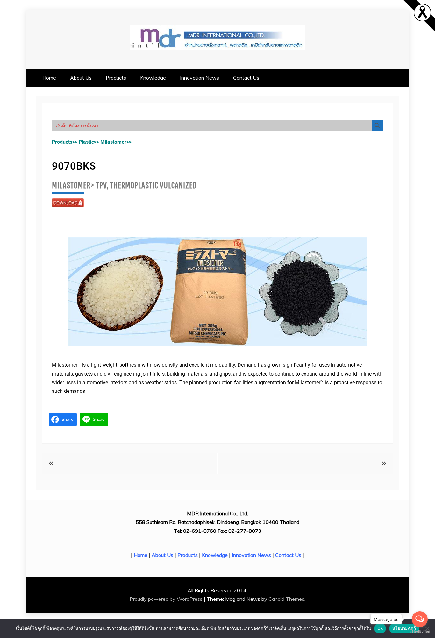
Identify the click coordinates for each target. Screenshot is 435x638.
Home (49, 77)
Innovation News (199, 77)
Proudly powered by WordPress (167, 599)
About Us (81, 77)
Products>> (64, 142)
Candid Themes (286, 599)
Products (116, 77)
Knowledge (153, 77)
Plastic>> (89, 142)
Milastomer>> (116, 142)
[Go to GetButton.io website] (420, 631)
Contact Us (246, 77)
